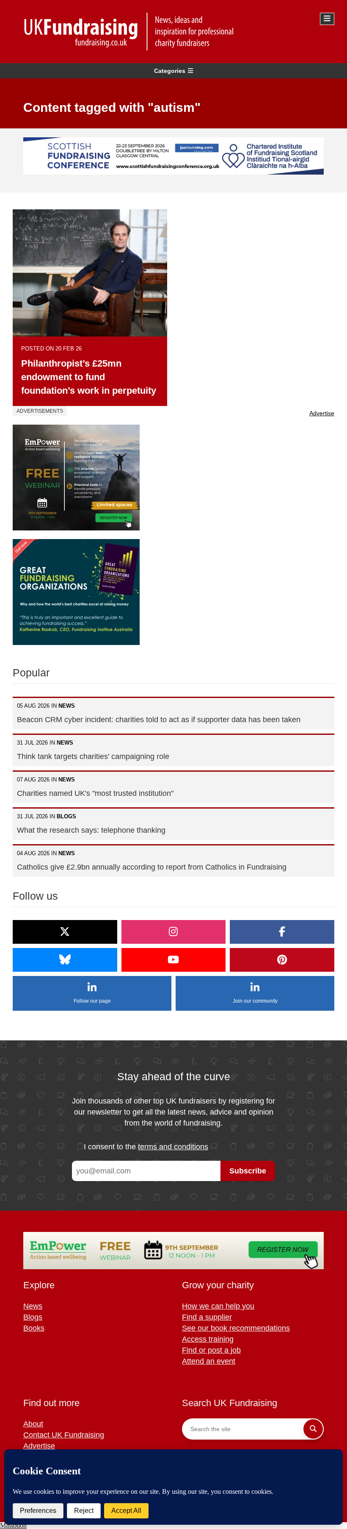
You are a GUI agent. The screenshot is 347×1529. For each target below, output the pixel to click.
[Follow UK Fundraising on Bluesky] (65, 960)
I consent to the (146, 1147)
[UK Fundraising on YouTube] (173, 960)
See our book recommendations (236, 1328)
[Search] (313, 1429)
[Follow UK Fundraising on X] (65, 932)
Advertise (321, 413)
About (33, 1424)
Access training (208, 1339)
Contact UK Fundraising (63, 1435)
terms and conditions (173, 1147)
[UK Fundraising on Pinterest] (282, 960)
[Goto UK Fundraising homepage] (171, 31)
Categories (169, 70)
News (32, 1306)
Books (33, 1328)
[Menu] (327, 19)
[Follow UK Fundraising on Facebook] (282, 932)
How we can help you (218, 1306)
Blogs (32, 1317)
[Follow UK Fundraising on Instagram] (173, 932)
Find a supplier (207, 1317)
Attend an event (208, 1361)
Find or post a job (211, 1350)
